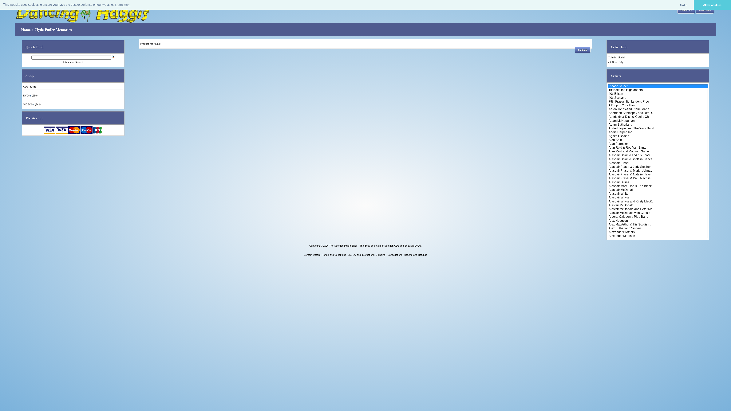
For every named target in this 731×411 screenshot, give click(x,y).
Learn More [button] (122, 4)
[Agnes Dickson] (657, 136)
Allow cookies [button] (712, 4)
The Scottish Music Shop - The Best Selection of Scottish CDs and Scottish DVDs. (375, 245)
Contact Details (312, 254)
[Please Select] (657, 86)
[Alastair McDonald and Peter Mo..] (657, 209)
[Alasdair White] (657, 194)
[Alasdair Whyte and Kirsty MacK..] (657, 202)
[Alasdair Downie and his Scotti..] (657, 155)
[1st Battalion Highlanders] (657, 90)
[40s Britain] (657, 94)
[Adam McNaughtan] (657, 121)
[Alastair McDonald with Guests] (657, 213)
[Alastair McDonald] (657, 205)
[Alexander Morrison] (657, 236)
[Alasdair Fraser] (657, 163)
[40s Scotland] (657, 98)
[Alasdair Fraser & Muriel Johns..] (657, 171)
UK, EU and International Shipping (366, 254)
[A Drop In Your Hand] (657, 106)
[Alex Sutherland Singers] (657, 228)
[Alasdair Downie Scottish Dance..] (657, 159)
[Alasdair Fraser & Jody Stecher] (657, 167)
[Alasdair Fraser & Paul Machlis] (657, 178)
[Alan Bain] (657, 140)
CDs (26, 86)
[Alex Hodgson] (657, 221)
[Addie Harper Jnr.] (657, 132)
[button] (686, 10)
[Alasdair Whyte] (657, 198)
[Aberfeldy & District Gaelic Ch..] (657, 117)
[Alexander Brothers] (657, 232)
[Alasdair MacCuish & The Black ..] (657, 186)
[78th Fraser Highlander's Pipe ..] (657, 102)
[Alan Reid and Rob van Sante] (657, 152)
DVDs (26, 95)
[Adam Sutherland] (657, 125)
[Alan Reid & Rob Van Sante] (657, 148)
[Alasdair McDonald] (657, 190)
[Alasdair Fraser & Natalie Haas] (657, 175)
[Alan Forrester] (657, 144)
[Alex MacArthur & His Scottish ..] (657, 225)
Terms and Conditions (334, 254)
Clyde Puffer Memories (53, 29)
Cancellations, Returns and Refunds (407, 254)
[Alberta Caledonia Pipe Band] (657, 217)
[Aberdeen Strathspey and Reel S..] (657, 113)
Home (26, 29)
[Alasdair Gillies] (657, 182)
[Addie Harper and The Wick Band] (657, 129)
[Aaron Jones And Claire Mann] (657, 109)
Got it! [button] (684, 4)
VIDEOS (28, 104)
